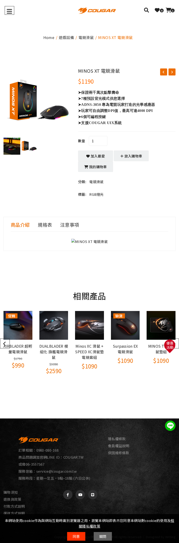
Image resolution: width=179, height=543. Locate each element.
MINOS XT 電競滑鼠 (99, 70)
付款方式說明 (14, 506)
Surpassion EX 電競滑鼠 (125, 348)
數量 (81, 140)
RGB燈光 (96, 194)
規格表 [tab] (45, 225)
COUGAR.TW (73, 457)
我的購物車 (97, 166)
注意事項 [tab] (69, 225)
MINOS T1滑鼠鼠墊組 (161, 348)
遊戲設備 (66, 37)
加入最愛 (97, 156)
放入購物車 (133, 156)
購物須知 (10, 492)
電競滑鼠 (86, 37)
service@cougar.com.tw (56, 471)
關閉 (103, 536)
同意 (76, 536)
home (48, 37)
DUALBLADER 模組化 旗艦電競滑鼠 (53, 351)
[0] (157, 10)
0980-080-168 (47, 450)
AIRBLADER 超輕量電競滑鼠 (17, 348)
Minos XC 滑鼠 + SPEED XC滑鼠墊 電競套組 (89, 351)
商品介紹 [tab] (20, 225)
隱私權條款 (117, 438)
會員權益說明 (118, 445)
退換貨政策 (12, 499)
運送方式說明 (14, 513)
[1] (168, 10)
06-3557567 (35, 464)
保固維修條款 (118, 452)
